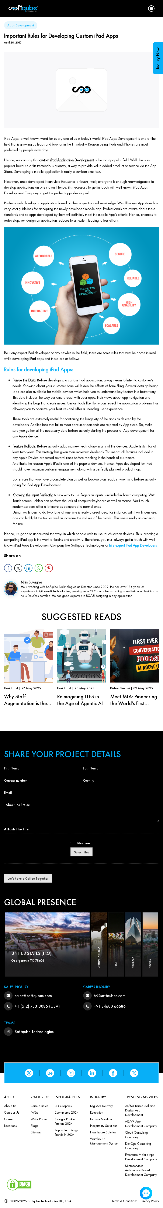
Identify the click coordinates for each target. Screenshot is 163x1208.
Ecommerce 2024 (67, 1112)
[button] (151, 8)
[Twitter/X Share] (18, 568)
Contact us (11, 1112)
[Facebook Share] (8, 568)
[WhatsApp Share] (39, 568)
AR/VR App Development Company (141, 1123)
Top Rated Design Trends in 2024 (67, 1132)
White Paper (39, 1119)
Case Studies (39, 1106)
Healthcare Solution (103, 1132)
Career (8, 1119)
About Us (10, 1106)
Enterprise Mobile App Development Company (141, 1156)
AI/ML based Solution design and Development (140, 1110)
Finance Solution (101, 1119)
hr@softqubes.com (109, 995)
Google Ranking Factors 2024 (65, 1121)
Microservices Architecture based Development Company (141, 1170)
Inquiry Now (158, 58)
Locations (10, 1125)
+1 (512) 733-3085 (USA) (37, 1006)
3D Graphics (63, 1106)
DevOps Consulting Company (138, 1145)
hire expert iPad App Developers (133, 545)
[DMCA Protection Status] (19, 1184)
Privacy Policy (150, 1201)
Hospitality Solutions (103, 1125)
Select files (81, 852)
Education (96, 1112)
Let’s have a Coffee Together (28, 878)
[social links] (29, 1073)
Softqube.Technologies (34, 1031)
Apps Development (20, 25)
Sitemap (36, 1132)
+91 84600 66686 (110, 1006)
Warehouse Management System (104, 1141)
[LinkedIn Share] (28, 568)
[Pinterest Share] (49, 568)
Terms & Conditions (124, 1201)
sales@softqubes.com (33, 995)
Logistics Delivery (101, 1106)
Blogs (34, 1125)
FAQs (34, 1112)
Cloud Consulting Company (136, 1134)
